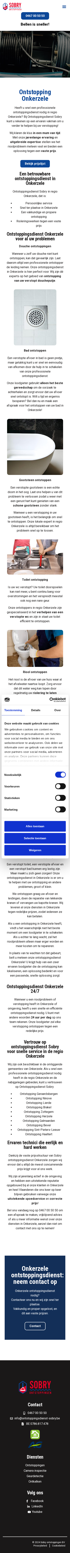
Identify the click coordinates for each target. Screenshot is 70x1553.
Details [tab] (35, 710)
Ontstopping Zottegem (39, 1112)
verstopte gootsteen (29, 487)
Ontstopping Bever (39, 1125)
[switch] (60, 786)
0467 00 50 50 (48, 1210)
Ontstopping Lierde (38, 1103)
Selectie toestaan (35, 838)
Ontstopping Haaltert (38, 1134)
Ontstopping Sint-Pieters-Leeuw (39, 1130)
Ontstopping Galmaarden (39, 1121)
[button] (64, 7)
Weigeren (35, 850)
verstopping (21, 1004)
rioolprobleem (17, 146)
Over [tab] (57, 710)
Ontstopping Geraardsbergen (39, 1094)
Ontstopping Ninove (39, 1098)
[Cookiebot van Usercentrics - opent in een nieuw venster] (50, 699)
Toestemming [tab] (13, 710)
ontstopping (39, 216)
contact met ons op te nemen (35, 1228)
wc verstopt (23, 587)
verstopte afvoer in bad (28, 358)
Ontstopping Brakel (38, 1107)
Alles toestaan (35, 826)
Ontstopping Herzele (38, 1116)
